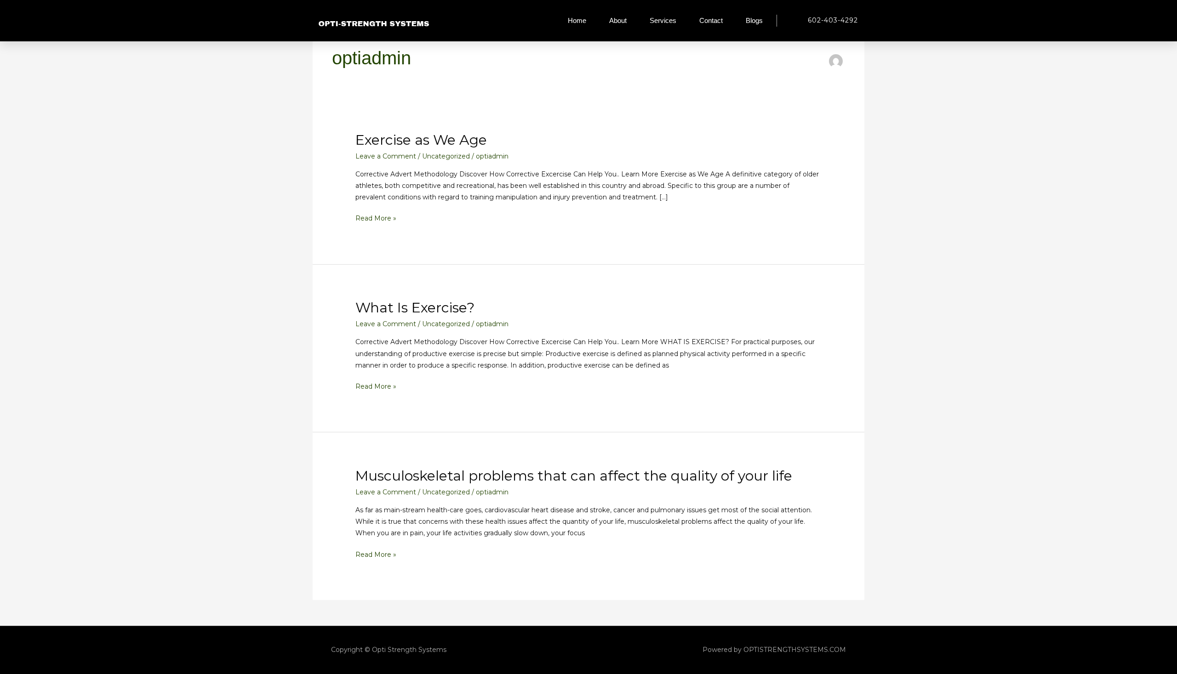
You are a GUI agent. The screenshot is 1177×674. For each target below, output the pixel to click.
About (618, 20)
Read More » (375, 217)
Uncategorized (446, 156)
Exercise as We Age (421, 139)
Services (663, 20)
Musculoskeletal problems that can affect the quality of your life (573, 475)
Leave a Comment (385, 156)
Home (577, 20)
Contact (711, 20)
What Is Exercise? (414, 307)
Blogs (754, 20)
